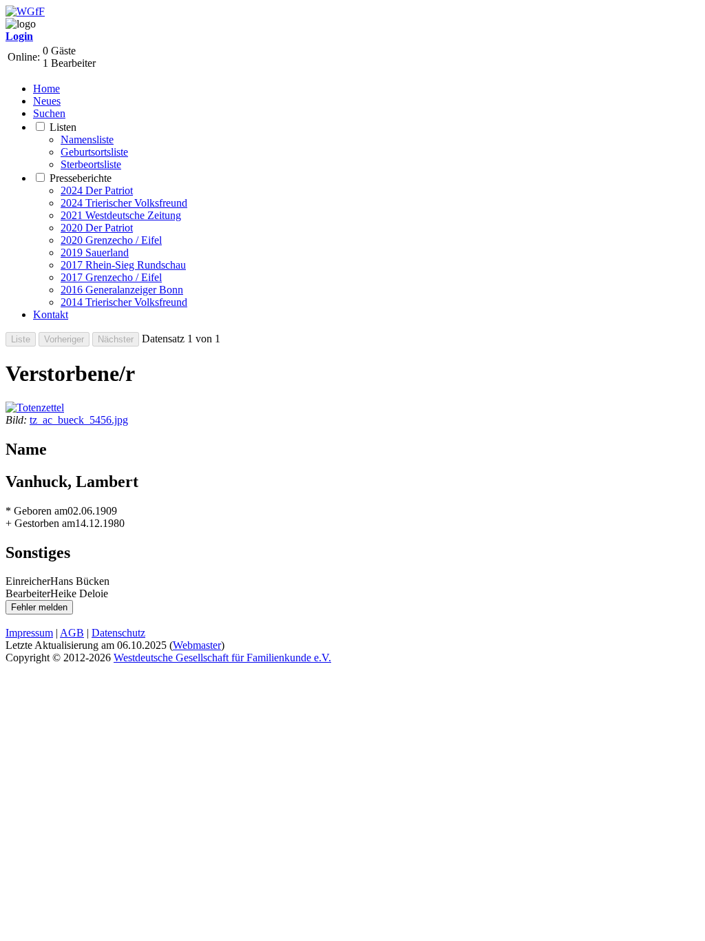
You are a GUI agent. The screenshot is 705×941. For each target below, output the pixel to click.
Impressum (29, 633)
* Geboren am (36, 511)
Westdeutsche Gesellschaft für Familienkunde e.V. (222, 657)
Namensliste (87, 139)
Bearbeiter (28, 593)
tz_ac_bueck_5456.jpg (79, 420)
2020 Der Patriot (97, 228)
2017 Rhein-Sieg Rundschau (123, 265)
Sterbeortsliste (91, 164)
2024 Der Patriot (97, 190)
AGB (72, 633)
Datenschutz (118, 633)
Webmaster (197, 645)
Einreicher (28, 581)
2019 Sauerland (95, 252)
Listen (63, 127)
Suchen (49, 113)
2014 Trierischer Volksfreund (124, 302)
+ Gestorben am (40, 523)
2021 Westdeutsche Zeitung (121, 215)
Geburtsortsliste (94, 152)
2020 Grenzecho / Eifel (111, 240)
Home (46, 88)
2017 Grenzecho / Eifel (111, 277)
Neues (47, 101)
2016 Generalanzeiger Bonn (122, 290)
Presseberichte (81, 178)
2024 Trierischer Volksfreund (124, 203)
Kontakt (50, 314)
